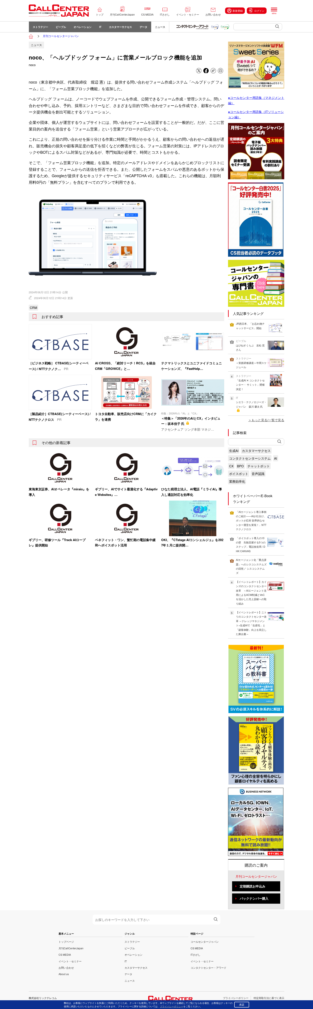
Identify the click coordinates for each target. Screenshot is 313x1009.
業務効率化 (237, 481)
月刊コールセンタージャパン (61, 36)
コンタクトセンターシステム (250, 458)
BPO (240, 466)
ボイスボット (238, 473)
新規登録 (238, 10)
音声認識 (258, 473)
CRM (33, 307)
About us (64, 974)
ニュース (160, 27)
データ (143, 27)
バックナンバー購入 (254, 898)
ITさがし (165, 14)
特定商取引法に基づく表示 (269, 998)
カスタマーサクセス (120, 27)
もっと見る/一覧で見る (267, 420)
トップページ (66, 941)
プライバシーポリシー (235, 998)
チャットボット (258, 466)
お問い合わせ (213, 14)
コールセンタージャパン (205, 941)
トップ (99, 14)
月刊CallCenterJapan (122, 14)
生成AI (233, 450)
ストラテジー (40, 27)
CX (231, 466)
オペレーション (83, 27)
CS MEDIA (147, 14)
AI (275, 458)
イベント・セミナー (187, 14)
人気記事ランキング (248, 313)
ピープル (61, 27)
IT (100, 27)
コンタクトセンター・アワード (208, 967)
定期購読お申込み (252, 886)
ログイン (259, 10)
